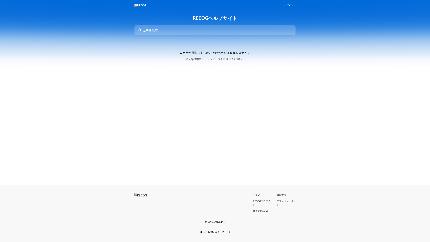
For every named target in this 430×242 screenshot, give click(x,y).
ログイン (289, 5)
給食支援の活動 (261, 211)
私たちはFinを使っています (216, 232)
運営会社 (281, 194)
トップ (256, 194)
